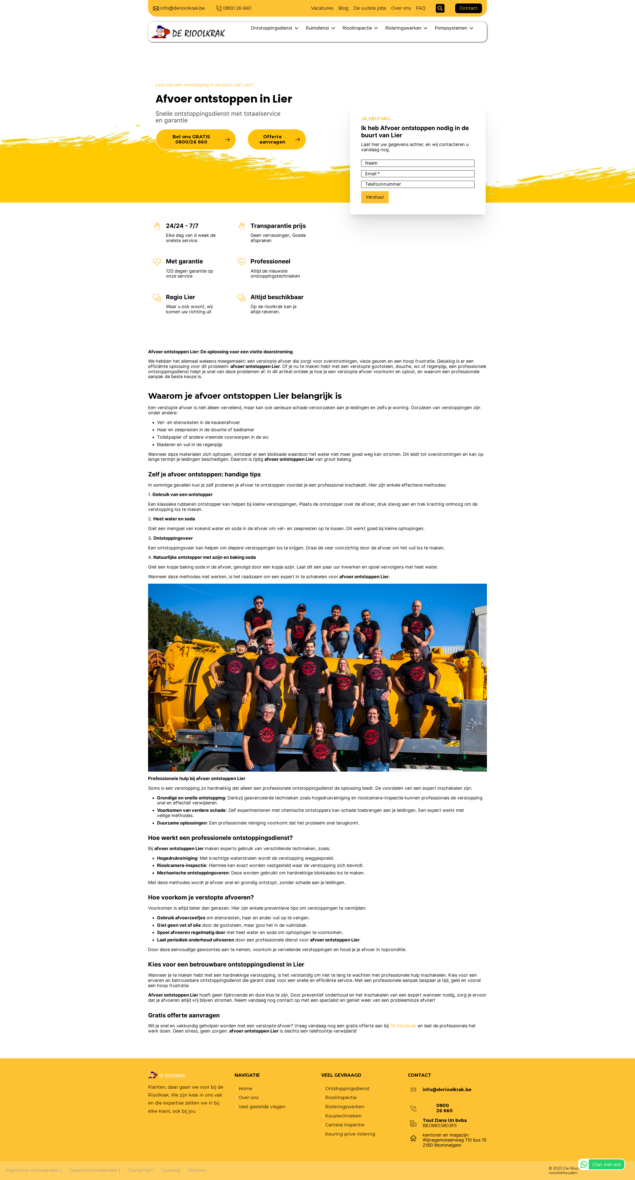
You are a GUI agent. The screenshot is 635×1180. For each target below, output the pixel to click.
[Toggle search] (440, 8)
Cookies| (170, 1170)
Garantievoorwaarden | (94, 1170)
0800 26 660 (237, 8)
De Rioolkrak (403, 1025)
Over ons (401, 8)
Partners (197, 1170)
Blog (343, 8)
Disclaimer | (140, 1170)
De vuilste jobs (369, 8)
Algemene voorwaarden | (33, 1170)
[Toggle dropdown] (296, 28)
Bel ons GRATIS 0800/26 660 (191, 139)
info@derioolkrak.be (182, 8)
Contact (469, 8)
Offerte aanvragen (272, 139)
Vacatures (322, 8)
